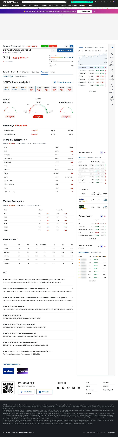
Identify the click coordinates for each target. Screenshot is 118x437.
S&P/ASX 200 (82, 67)
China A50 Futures (84, 82)
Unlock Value (67, 57)
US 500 (81, 76)
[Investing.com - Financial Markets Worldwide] (10, 2)
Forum (53, 72)
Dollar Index (82, 85)
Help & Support (108, 390)
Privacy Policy (101, 432)
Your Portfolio (90, 390)
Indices (81, 47)
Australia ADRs (52, 8)
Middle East (72, 8)
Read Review (105, 199)
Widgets (88, 393)
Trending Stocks (85, 216)
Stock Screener (72, 5)
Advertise (106, 386)
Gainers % (90, 157)
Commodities (88, 47)
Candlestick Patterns (20, 76)
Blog (87, 382)
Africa (85, 8)
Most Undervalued (84, 252)
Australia (22, 8)
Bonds (96, 47)
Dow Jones (82, 79)
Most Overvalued (96, 252)
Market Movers (84, 152)
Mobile (88, 386)
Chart (13, 72)
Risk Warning (111, 432)
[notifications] (110, 2)
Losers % (98, 157)
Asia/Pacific (80, 8)
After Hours (29, 8)
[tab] (6, 89)
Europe (66, 8)
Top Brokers (83, 189)
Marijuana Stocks (93, 8)
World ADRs (44, 8)
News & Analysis (23, 72)
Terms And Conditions (89, 432)
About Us (106, 382)
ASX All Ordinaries (84, 73)
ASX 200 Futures (83, 70)
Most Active (82, 157)
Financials (35, 72)
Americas (60, 8)
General (6, 72)
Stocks (6, 8)
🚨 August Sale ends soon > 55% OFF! (82, 1)
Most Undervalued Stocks (85, 247)
